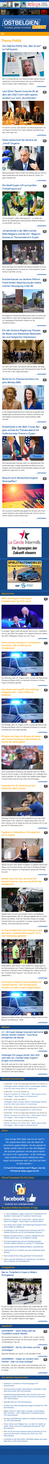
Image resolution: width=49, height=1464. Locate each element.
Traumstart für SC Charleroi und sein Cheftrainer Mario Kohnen (24, 1251)
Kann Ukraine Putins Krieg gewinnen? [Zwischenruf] (23, 1110)
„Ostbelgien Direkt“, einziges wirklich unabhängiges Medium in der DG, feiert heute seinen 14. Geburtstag (25, 1087)
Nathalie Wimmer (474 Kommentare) (17, 1402)
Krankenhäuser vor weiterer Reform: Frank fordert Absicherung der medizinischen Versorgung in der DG (22, 282)
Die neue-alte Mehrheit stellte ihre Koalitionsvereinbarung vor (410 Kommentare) (25, 1420)
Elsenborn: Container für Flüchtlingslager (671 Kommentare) (21, 1384)
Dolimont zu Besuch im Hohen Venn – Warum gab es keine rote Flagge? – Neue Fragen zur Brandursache (25, 1095)
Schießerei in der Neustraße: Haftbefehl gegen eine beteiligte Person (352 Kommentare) (25, 1440)
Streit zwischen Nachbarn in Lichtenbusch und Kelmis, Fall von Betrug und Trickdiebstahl (24, 1260)
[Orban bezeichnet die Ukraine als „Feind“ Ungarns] (23, 158)
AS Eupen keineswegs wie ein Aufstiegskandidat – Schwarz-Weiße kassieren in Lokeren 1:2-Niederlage (24, 1242)
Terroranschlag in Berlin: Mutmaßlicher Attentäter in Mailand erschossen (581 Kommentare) (25, 1390)
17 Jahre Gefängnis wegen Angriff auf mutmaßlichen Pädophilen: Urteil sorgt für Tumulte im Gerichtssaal (25, 1215)
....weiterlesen (41, 86)
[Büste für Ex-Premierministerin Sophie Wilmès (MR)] (23, 397)
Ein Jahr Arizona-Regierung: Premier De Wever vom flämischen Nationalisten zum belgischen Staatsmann (22, 333)
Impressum (14, 1452)
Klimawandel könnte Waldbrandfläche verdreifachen (23, 1247)
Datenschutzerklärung (30, 1452)
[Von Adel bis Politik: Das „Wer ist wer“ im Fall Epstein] (23, 64)
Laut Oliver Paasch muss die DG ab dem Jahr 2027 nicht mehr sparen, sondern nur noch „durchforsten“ (20, 94)
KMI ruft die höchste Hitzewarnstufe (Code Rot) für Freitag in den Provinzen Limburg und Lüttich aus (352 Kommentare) (25, 1433)
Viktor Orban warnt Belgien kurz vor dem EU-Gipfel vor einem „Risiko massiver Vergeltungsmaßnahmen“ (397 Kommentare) (25, 1426)
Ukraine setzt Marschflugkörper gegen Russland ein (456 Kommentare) (25, 1406)
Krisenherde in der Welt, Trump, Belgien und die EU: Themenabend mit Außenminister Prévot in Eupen (21, 430)
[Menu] (2, 34)
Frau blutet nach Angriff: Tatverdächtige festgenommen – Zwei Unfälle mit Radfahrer (25, 1226)
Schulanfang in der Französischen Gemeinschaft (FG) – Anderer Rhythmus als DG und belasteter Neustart (25, 1231)
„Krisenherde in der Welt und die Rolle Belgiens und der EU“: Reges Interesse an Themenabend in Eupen (21, 234)
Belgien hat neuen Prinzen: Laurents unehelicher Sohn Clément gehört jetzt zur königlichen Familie (24, 1237)
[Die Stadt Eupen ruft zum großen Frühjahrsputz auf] (23, 203)
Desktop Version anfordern (24, 1460)
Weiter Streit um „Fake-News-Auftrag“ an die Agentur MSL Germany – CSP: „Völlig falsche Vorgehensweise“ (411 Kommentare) (24, 1413)
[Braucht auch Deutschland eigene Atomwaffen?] (23, 496)
